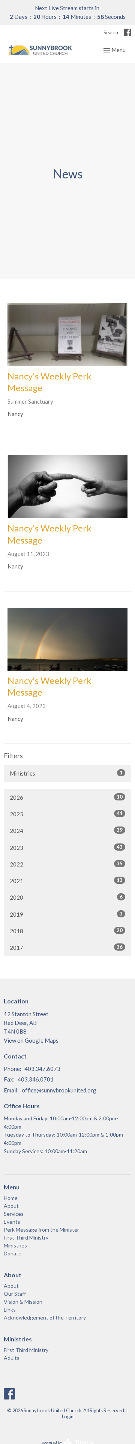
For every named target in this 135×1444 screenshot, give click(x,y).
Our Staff (15, 1293)
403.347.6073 (42, 1068)
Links (10, 1309)
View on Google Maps (31, 1040)
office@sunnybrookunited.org (59, 1090)
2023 (66, 847)
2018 (66, 930)
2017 (66, 947)
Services (14, 1214)
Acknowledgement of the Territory (45, 1317)
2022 (66, 864)
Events (12, 1221)
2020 (66, 897)
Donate (12, 1253)
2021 (66, 880)
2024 (66, 830)
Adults (12, 1358)
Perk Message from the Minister (41, 1229)
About (11, 1206)
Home (11, 1198)
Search (111, 32)
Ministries (66, 773)
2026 (66, 797)
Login (68, 1416)
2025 (66, 813)
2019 (66, 914)
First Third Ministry (26, 1237)
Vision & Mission (23, 1301)
